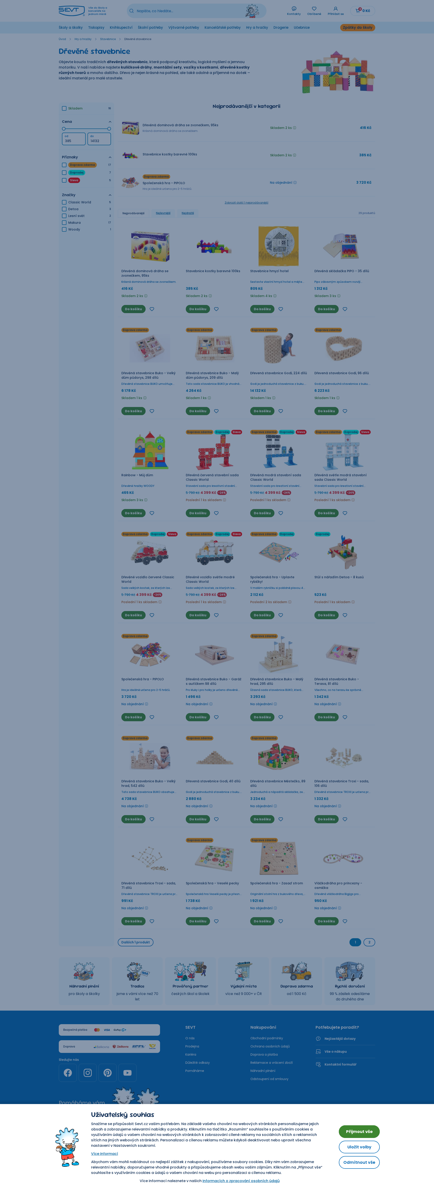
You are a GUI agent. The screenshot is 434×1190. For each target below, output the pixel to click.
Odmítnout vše (359, 1162)
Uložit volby (359, 1147)
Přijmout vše (359, 1131)
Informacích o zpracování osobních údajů (241, 1180)
